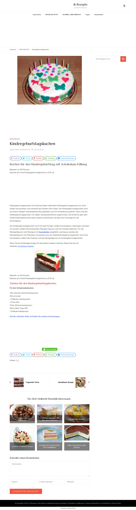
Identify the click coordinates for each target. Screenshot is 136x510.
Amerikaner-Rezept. (26, 246)
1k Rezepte (80, 4)
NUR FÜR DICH (15, 139)
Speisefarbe (44, 232)
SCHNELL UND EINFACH (72, 15)
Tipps (87, 15)
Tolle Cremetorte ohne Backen (77, 446)
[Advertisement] (68, 32)
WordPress (107, 503)
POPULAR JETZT (51, 15)
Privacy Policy (116, 503)
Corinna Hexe (14, 150)
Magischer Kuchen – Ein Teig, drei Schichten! (49, 419)
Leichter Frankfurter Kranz (22, 446)
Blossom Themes (84, 503)
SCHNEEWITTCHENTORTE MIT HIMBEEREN (49, 446)
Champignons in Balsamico (22, 419)
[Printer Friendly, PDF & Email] (49, 349)
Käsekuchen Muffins (77, 419)
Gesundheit (98, 15)
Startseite (37, 15)
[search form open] (124, 6)
